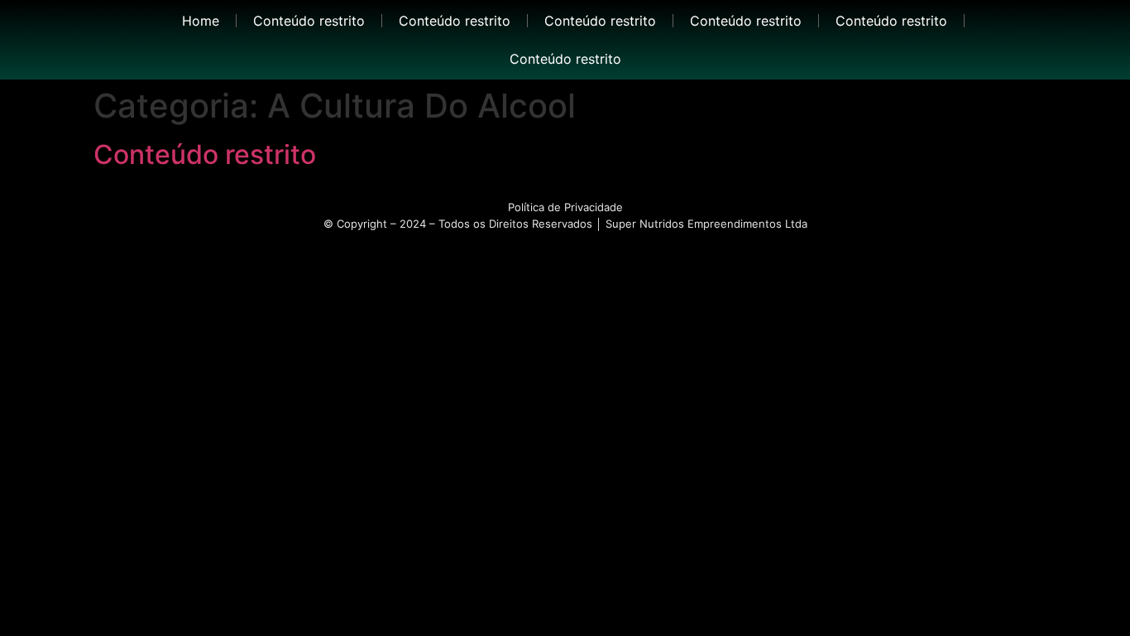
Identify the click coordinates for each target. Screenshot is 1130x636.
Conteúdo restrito (309, 20)
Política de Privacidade (565, 207)
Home (200, 20)
